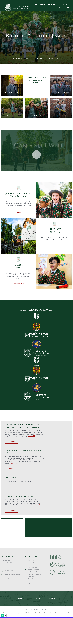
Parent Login (31, 560)
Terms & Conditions (41, 613)
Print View (26, 610)
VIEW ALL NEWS (11, 441)
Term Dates (31, 565)
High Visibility (46, 610)
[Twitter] (60, 5)
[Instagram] (66, 5)
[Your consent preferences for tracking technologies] (5, 615)
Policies (51, 613)
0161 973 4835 (9, 571)
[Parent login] (62, 7)
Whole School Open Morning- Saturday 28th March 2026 (24, 451)
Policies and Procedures (34, 574)
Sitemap (30, 613)
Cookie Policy (31, 576)
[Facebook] (63, 5)
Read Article (31, 436)
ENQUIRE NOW (40, 4)
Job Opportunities (33, 572)
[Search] (59, 7)
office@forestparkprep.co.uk (13, 578)
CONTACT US (51, 4)
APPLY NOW (21, 598)
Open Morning (12, 478)
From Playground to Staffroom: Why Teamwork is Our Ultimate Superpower (23, 426)
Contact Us (31, 563)
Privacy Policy (32, 579)
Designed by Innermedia (62, 613)
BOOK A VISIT (52, 598)
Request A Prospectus (34, 569)
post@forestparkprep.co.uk (12, 574)
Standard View (35, 610)
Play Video (36, 154)
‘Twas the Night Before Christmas (21, 496)
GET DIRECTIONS (36, 598)
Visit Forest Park (32, 567)
